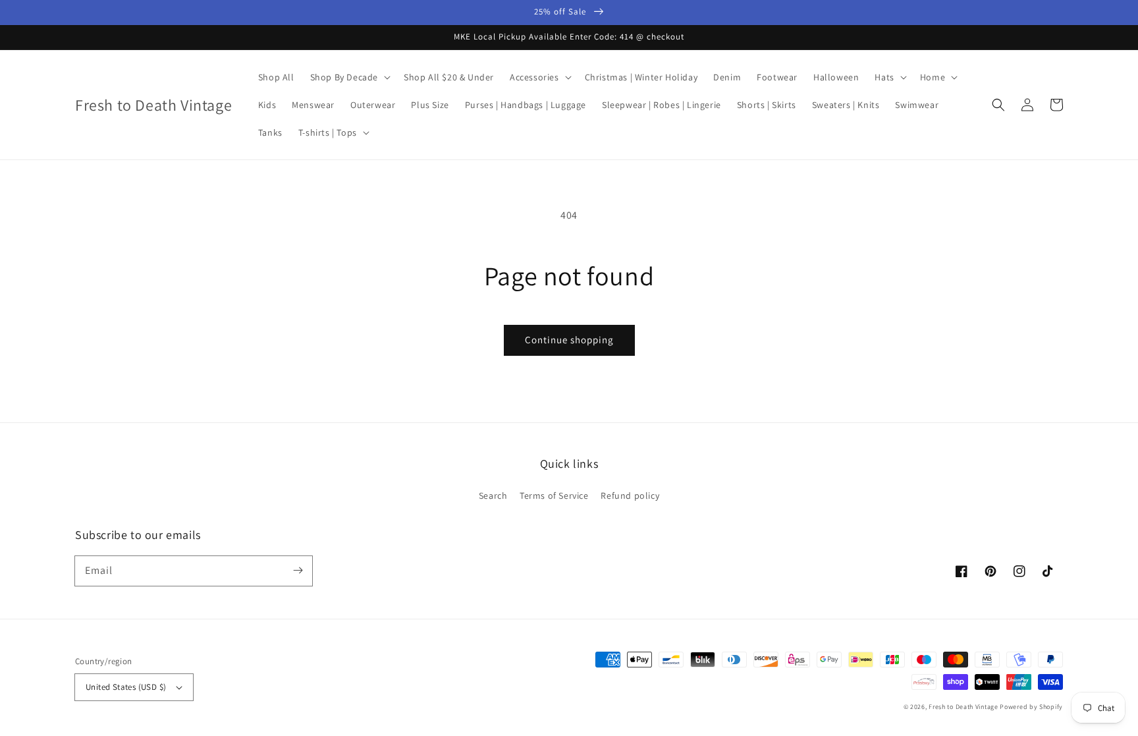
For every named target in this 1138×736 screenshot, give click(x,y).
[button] (998, 104)
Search (493, 495)
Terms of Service (554, 495)
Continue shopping (569, 339)
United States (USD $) (126, 687)
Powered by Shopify (1031, 706)
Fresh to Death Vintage (964, 706)
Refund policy (630, 495)
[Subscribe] (297, 570)
